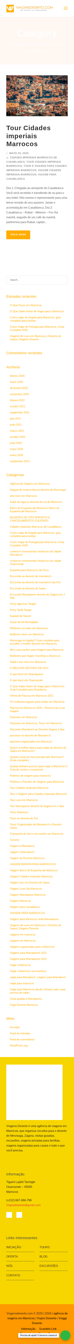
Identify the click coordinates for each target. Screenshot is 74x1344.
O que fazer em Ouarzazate (26, 680)
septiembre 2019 (19, 461)
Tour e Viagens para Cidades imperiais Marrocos (38, 793)
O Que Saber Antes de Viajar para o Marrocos (37, 311)
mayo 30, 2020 (19, 153)
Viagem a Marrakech (22, 845)
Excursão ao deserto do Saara (28, 588)
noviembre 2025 (19, 394)
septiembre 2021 (19, 412)
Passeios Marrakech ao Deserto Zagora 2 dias (37, 729)
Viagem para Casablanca (25, 906)
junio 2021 (16, 424)
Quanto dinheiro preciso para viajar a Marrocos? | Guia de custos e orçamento (39, 768)
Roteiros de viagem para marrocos (30, 775)
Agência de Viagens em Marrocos (30, 483)
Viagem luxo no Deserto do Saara (29, 882)
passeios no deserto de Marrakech (30, 735)
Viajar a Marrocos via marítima (28, 971)
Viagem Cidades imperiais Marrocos (31, 876)
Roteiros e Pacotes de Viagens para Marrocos (37, 781)
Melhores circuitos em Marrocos (29, 628)
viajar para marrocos (22, 983)
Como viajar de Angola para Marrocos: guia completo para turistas (35, 319)
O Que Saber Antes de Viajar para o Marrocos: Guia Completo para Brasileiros (37, 688)
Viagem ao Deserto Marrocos (27, 858)
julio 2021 (15, 418)
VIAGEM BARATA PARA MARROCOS (33, 864)
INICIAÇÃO (13, 1247)
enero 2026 (16, 381)
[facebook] (7, 1158)
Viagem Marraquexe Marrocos (28, 894)
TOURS (45, 1247)
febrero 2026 (17, 375)
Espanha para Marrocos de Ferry (29, 570)
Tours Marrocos (19, 812)
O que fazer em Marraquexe (26, 674)
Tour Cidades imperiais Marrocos (28, 136)
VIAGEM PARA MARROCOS (27, 912)
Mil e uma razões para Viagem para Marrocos (37, 649)
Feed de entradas (20, 1033)
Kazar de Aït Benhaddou (24, 622)
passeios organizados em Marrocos (31, 741)
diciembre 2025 (19, 388)
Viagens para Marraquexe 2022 (28, 958)
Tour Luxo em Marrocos (24, 799)
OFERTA (12, 1256)
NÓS (9, 1265)
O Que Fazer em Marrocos (26, 305)
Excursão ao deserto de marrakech (30, 576)
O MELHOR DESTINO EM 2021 (29, 667)
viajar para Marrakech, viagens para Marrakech (38, 977)
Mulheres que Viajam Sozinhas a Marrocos (35, 655)
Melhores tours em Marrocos (27, 634)
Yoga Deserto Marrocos (24, 1004)
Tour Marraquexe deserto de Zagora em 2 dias (37, 806)
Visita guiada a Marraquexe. (26, 998)
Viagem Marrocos (20, 900)
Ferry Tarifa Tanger (21, 609)
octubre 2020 (17, 436)
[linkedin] (19, 1158)
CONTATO (13, 1275)
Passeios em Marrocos (23, 717)
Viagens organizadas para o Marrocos (32, 946)
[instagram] (36, 1158)
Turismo (14, 839)
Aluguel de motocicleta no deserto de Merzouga (38, 489)
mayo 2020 (16, 449)
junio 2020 (16, 442)
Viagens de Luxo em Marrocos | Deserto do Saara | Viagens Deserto (35, 337)
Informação (28, 1328)
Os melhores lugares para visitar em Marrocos (37, 701)
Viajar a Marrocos (20, 964)
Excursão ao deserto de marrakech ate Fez (35, 582)
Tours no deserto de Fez (24, 818)
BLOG (43, 1256)
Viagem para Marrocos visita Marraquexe (34, 919)
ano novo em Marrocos (23, 495)
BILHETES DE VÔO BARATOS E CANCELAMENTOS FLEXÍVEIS (30, 519)
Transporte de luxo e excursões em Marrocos (36, 833)
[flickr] (13, 1158)
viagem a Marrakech (22, 851)
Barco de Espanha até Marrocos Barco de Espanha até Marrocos (34, 509)
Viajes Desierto (46, 1318)
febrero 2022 (17, 400)
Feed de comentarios (22, 1039)
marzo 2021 (17, 430)
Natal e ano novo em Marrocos (28, 661)
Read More (18, 234)
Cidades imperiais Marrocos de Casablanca (35, 526)
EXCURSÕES (49, 1265)
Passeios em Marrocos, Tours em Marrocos (36, 723)
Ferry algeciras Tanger (23, 603)
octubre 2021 (17, 406)
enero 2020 (16, 455)
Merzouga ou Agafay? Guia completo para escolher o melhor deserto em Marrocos (34, 642)
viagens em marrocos (23, 934)
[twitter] (25, 1158)
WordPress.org (19, 1045)
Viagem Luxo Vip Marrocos (26, 888)
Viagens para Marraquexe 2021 (28, 952)
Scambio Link (48, 1328)
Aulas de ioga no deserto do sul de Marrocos (36, 501)
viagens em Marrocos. (23, 940)
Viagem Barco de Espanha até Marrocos (34, 870)
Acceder (15, 1027)
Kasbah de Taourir (20, 615)
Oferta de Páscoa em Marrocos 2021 (32, 695)
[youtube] (30, 1158)
